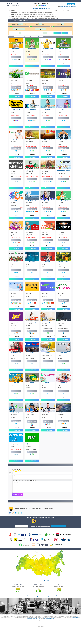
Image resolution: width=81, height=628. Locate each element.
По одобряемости (18, 36)
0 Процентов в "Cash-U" (15, 115)
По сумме (33, 36)
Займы (58, 1)
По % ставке (39, 36)
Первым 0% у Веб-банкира (47, 54)
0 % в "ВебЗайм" (32, 115)
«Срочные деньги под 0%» (65, 176)
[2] (14, 471)
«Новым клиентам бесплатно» (31, 267)
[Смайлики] (30, 480)
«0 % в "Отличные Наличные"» (32, 54)
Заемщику (64, 1)
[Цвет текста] (24, 480)
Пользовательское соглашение (40, 619)
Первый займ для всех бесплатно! (48, 419)
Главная (33, 1)
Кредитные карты (51, 1)
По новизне (26, 36)
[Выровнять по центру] (21, 480)
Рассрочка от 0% (29, 419)
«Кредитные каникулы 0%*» (16, 267)
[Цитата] (28, 480)
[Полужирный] (13, 480)
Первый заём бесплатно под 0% (16, 449)
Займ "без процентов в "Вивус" (63, 85)
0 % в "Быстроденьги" (46, 115)
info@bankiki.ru (48, 620)
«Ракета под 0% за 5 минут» (47, 237)
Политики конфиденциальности (49, 618)
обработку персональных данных (70, 6)
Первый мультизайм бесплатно (48, 267)
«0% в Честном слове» (17, 176)
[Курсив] (15, 480)
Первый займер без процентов (63, 54)
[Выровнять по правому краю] (22, 480)
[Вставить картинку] (27, 480)
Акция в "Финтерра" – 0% (15, 237)
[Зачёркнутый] (18, 480)
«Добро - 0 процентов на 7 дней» (32, 176)
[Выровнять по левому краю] (19, 480)
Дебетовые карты (41, 1)
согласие (61, 6)
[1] (13, 471)
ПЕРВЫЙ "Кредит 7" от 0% (63, 115)
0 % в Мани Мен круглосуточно (16, 54)
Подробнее (17, 63)
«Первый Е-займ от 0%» (46, 85)
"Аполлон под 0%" (64, 237)
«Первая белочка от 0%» (17, 146)
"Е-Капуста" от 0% (32, 85)
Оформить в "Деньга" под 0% (31, 237)
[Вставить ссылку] (25, 480)
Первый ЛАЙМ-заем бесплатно (16, 85)
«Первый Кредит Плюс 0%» (47, 176)
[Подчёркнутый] (16, 480)
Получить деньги (17, 96)
